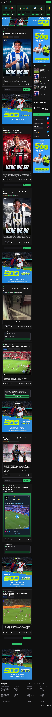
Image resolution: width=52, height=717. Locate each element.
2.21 (19, 11)
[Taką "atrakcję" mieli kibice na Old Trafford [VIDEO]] (17, 305)
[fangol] (4, 684)
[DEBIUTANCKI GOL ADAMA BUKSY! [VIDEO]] (17, 363)
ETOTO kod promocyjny (5, 688)
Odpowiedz (12, 336)
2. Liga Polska (16, 690)
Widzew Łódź (29, 697)
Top (13, 28)
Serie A (15, 695)
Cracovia (28, 694)
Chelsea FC (41, 689)
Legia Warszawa (29, 688)
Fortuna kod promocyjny (5, 695)
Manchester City (42, 691)
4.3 (9, 11)
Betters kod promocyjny (5, 697)
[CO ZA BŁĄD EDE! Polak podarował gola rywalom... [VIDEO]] (17, 512)
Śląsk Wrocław (29, 693)
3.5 (38, 11)
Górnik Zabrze (29, 691)
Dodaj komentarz (17, 338)
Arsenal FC (41, 688)
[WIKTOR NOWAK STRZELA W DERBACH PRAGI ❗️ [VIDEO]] (17, 611)
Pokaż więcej (41, 97)
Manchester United (43, 693)
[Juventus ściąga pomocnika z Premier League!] (17, 215)
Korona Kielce (29, 701)
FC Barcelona (42, 695)
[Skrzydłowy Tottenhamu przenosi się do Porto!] (17, 57)
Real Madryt (42, 694)
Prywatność (49, 683)
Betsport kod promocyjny (5, 690)
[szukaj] (44, 2)
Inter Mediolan (42, 701)
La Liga (15, 693)
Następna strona (16, 643)
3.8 (28, 11)
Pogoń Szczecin (29, 696)
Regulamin (43, 683)
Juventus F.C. (42, 700)
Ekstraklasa (16, 688)
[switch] (9, 2)
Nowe (10, 28)
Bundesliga (16, 694)
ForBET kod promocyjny (5, 700)
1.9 (33, 11)
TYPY (12, 14)
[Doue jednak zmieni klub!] (17, 153)
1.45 (13, 11)
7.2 (4, 11)
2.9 (23, 11)
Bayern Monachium (43, 696)
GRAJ (6, 14)
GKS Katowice (29, 700)
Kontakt (38, 683)
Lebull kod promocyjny (5, 689)
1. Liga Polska (16, 689)
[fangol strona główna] (4, 2)
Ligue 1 (15, 696)
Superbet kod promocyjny (5, 691)
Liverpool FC (42, 690)
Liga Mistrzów (16, 697)
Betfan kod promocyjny (5, 696)
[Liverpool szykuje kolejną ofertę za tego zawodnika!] (17, 454)
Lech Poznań (29, 690)
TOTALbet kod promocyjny (5, 701)
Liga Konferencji (16, 700)
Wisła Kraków (29, 689)
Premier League (16, 691)
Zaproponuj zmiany (32, 683)
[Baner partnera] (26, 21)
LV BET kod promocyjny (5, 694)
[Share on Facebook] (28, 84)
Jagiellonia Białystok (30, 695)
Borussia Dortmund (43, 697)
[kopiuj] (30, 84)
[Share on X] (26, 84)
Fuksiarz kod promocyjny (5, 693)
